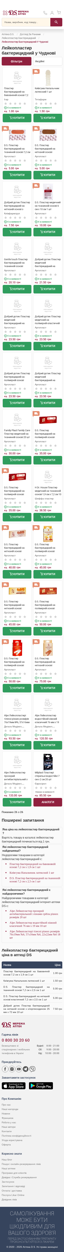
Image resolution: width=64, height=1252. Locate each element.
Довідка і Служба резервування (19, 1177)
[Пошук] (56, 22)
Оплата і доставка (12, 1190)
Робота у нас (9, 1122)
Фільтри (16, 61)
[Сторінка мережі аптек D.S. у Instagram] (12, 1069)
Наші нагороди (10, 1109)
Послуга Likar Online (13, 1195)
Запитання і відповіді (13, 1186)
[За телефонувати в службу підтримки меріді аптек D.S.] (45, 14)
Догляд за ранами (30, 34)
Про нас (6, 1104)
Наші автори (9, 1126)
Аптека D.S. (8, 34)
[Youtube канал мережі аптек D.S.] (18, 1069)
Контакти (7, 1131)
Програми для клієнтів (14, 1173)
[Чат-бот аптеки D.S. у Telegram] (25, 1069)
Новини (6, 1113)
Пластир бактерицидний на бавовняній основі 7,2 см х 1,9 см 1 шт (33, 866)
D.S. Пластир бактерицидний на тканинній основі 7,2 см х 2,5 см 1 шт (35, 880)
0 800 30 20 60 (16, 1040)
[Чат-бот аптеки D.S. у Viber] (32, 1069)
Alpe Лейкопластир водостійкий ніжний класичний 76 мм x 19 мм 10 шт (33, 924)
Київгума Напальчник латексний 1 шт (32, 872)
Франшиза (7, 1118)
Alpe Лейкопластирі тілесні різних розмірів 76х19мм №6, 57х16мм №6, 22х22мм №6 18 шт (35, 934)
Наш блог (7, 1159)
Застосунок (8, 1181)
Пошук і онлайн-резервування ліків (21, 1164)
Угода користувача (12, 1140)
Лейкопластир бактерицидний (19, 38)
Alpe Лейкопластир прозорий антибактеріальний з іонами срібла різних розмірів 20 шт (34, 914)
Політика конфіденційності (16, 1135)
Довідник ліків (9, 1199)
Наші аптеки (8, 1168)
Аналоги (48, 802)
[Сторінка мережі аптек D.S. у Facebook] (5, 1069)
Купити (19, 117)
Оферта (6, 1144)
